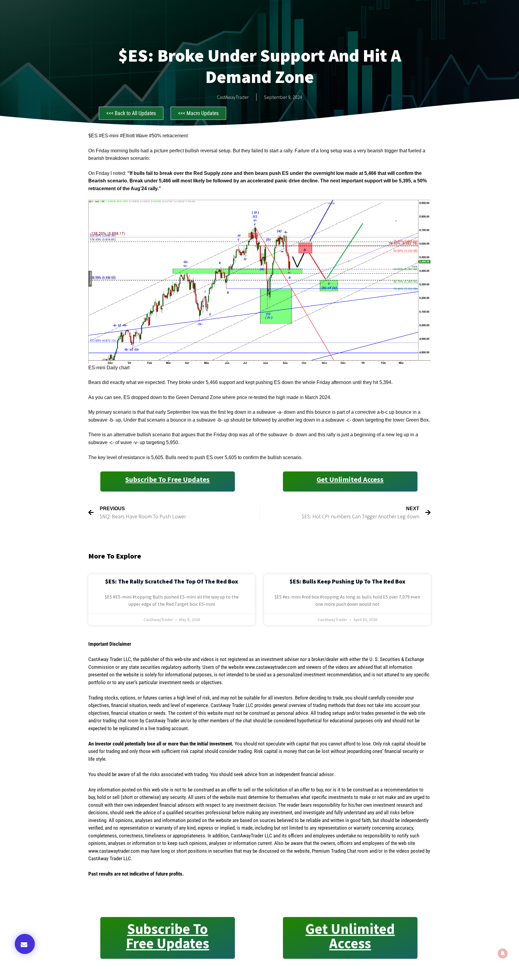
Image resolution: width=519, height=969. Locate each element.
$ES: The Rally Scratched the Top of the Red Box (171, 581)
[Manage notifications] (503, 953)
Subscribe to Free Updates (167, 479)
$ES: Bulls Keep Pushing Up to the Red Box (347, 581)
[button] (25, 944)
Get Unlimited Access (350, 479)
